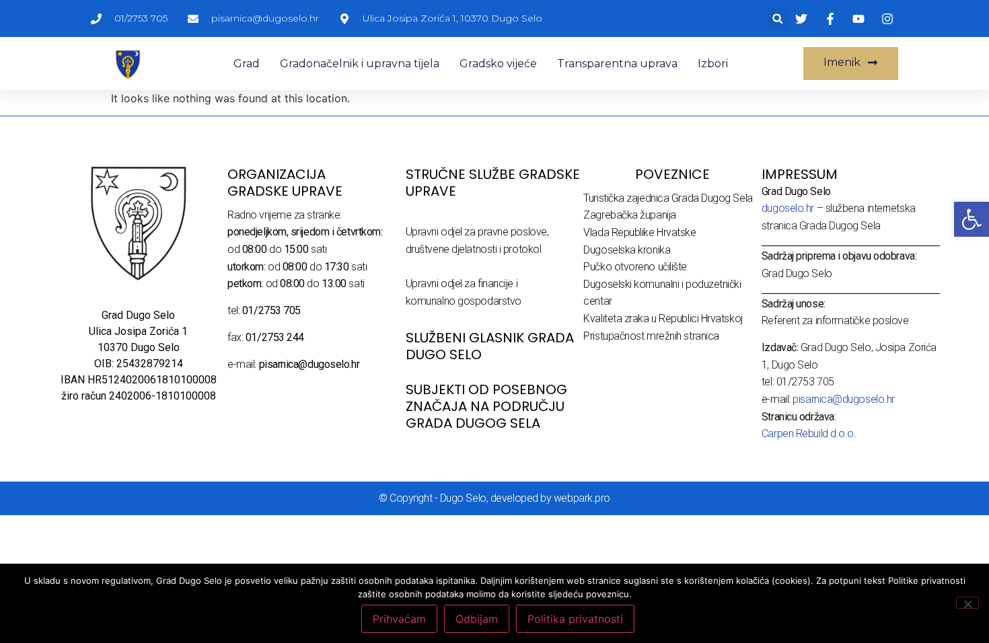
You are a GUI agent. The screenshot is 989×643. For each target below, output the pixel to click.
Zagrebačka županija (629, 215)
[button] (777, 18)
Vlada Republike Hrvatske (639, 232)
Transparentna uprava (617, 63)
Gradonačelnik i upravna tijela (359, 63)
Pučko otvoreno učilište (635, 266)
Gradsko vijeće (498, 63)
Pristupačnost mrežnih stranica (651, 336)
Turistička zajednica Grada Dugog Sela (667, 198)
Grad (246, 63)
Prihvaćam (399, 619)
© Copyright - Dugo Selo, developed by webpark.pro (494, 498)
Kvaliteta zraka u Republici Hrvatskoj (662, 318)
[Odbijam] (967, 603)
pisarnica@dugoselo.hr (844, 399)
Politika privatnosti (575, 619)
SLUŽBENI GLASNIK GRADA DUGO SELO (490, 346)
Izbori (713, 63)
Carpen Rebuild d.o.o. (809, 433)
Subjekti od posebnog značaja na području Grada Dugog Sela (486, 406)
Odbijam (476, 619)
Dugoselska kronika (626, 249)
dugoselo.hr (788, 208)
